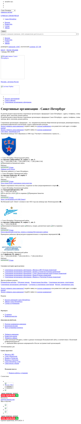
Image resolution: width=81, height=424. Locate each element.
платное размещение (44, 126)
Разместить (8, 24)
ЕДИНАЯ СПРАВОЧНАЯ (10, 15)
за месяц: (35, 47)
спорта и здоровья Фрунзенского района (24, 232)
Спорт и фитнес (10, 100)
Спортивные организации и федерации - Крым (28, 275)
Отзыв (11, 167)
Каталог (7, 22)
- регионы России (10, 82)
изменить (6, 12)
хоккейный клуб (10, 131)
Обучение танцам (24, 282)
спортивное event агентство (16, 183)
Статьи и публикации (12, 303)
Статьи (7, 26)
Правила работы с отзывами (18, 373)
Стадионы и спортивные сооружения (41, 284)
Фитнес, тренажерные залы (64, 284)
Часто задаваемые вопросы (14, 327)
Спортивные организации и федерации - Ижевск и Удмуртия (33, 277)
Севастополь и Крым (12, 363)
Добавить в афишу (11, 338)
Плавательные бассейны (39, 282)
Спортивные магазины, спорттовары (61, 282)
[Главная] (5, 97)
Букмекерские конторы (8, 282)
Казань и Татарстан (11, 358)
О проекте (8, 314)
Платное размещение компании (15, 324)
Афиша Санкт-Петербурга (13, 301)
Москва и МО (9, 354)
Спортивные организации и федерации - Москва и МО (31, 270)
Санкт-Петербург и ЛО (12, 361)
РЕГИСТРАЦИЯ (12, 50)
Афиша (7, 28)
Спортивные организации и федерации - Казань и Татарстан (32, 271)
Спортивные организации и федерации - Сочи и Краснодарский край (35, 273)
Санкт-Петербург (10, 19)
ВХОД (3, 50)
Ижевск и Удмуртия (11, 360)
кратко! (3, 128)
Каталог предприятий (12, 98)
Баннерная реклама (11, 326)
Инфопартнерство (11, 316)
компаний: (14, 47)
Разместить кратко (11, 336)
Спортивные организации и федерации (18, 102)
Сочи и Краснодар (11, 356)
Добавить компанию (12, 334)
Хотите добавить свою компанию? (12, 126)
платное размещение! (44, 130)
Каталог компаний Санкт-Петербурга (17, 300)
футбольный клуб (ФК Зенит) (13, 199)
